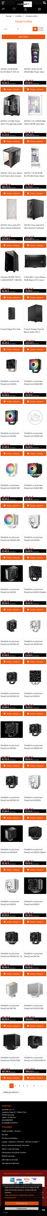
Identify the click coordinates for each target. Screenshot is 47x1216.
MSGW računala (8, 1156)
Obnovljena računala (10, 1160)
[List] (40, 29)
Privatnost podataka (9, 1138)
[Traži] (43, 3)
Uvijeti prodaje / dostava (11, 1131)
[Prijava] (25, 9)
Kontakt (5, 1135)
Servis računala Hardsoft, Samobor (15, 1145)
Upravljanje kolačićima (10, 1163)
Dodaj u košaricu (13, 89)
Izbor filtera (23, 37)
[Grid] (35, 29)
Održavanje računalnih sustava (14, 1152)
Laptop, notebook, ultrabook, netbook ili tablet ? (20, 1142)
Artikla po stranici (10, 1092)
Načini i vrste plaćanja (10, 1149)
